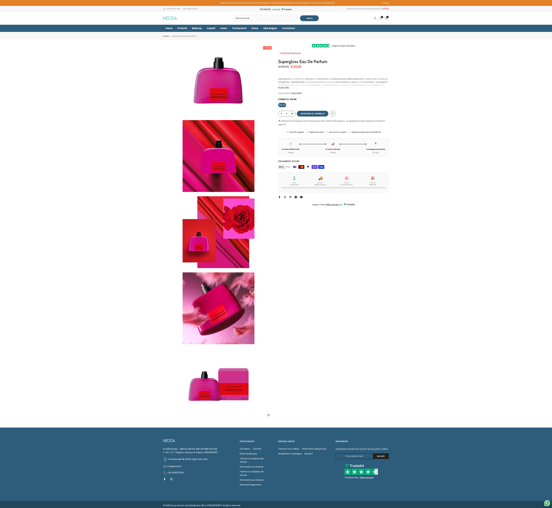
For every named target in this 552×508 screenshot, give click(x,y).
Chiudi (167, 3)
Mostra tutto (283, 87)
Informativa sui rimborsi (251, 466)
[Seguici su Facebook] (164, 479)
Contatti (257, 448)
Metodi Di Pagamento (251, 484)
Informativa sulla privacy (314, 448)
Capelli (211, 28)
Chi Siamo (245, 448)
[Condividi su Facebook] (279, 197)
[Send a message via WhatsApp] (547, 503)
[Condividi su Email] (301, 197)
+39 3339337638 (173, 8)
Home (169, 28)
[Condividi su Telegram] (296, 197)
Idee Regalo (270, 28)
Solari (223, 28)
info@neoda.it (192, 8)
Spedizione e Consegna (290, 453)
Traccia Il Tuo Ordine (288, 448)
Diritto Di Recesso (248, 453)
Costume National (290, 53)
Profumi (182, 28)
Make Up (197, 28)
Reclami (309, 453)
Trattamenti (239, 28)
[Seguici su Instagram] (171, 479)
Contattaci (288, 28)
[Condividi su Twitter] (285, 197)
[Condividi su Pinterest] (290, 197)
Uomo (254, 28)
